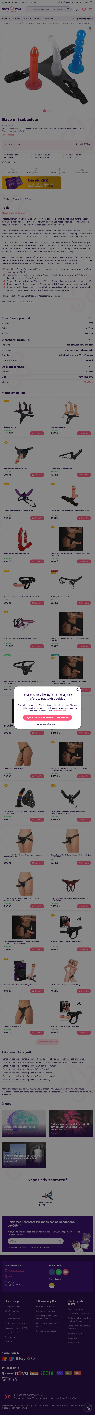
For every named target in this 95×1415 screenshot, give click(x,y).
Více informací (60, 711)
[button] (47, 724)
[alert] (47, 707)
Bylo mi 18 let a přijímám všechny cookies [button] (47, 717)
